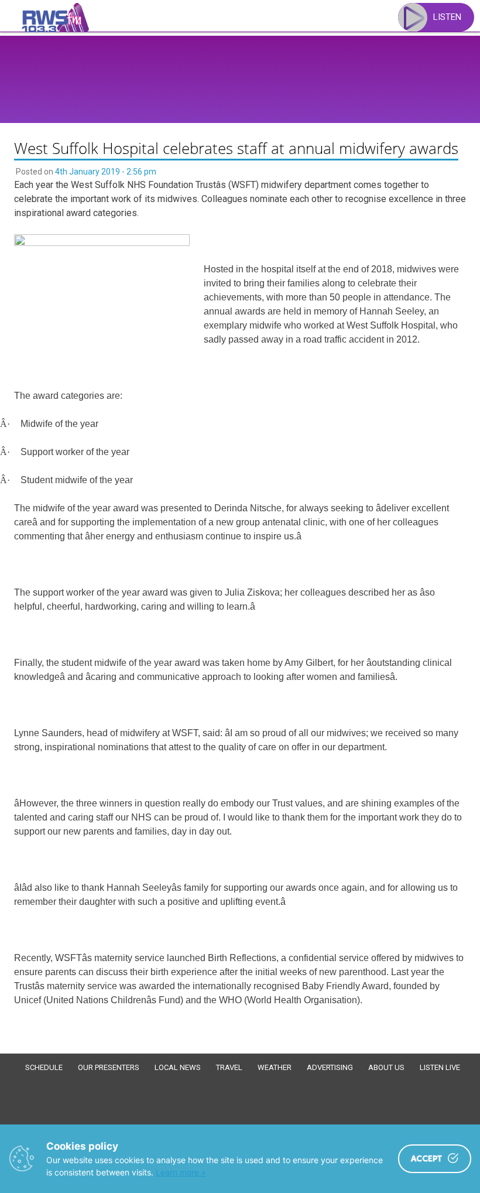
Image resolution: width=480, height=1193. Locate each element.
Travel (229, 1067)
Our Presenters (108, 1067)
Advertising (330, 1067)
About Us (386, 1067)
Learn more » (181, 1172)
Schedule (44, 1067)
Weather (275, 1067)
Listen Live (440, 1067)
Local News (178, 1067)
